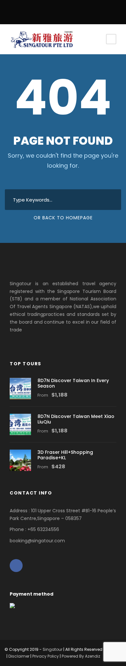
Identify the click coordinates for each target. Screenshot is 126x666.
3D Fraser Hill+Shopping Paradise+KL (65, 455)
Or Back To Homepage (63, 217)
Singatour (52, 649)
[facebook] (63, 10)
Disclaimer (18, 656)
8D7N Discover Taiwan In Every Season (73, 383)
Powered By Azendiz (81, 656)
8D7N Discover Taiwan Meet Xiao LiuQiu (75, 419)
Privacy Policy (45, 656)
